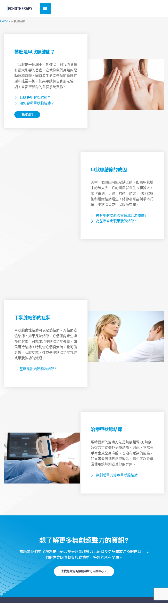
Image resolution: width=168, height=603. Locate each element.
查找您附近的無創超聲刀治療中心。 (84, 571)
